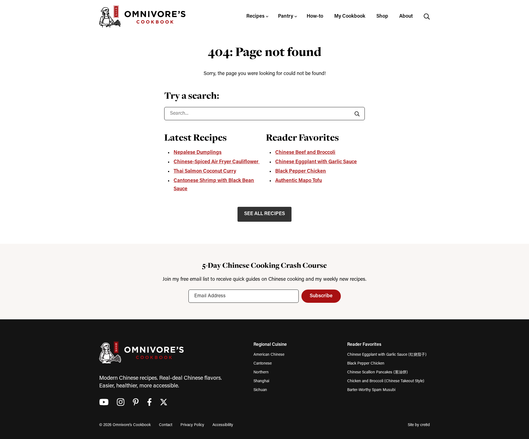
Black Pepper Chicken (300, 171)
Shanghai (261, 381)
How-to (315, 16)
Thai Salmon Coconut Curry (205, 171)
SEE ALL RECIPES (264, 214)
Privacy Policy (192, 425)
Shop (382, 16)
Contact (165, 425)
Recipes (255, 16)
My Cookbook (349, 16)
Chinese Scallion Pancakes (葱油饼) (377, 372)
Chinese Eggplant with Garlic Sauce (316, 162)
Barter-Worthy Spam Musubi (371, 390)
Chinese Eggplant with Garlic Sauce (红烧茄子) (387, 355)
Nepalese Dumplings (198, 152)
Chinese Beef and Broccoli (305, 152)
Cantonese (262, 364)
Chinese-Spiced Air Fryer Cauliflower (217, 162)
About (406, 16)
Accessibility (222, 425)
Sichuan (260, 390)
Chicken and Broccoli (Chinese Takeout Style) (385, 381)
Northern (261, 372)
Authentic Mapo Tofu (298, 180)
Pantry (285, 16)
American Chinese (268, 355)
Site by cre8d (419, 425)
